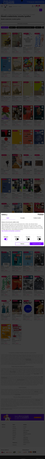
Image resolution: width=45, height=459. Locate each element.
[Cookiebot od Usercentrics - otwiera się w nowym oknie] (38, 214)
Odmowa (22, 243)
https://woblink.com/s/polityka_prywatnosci (10, 230)
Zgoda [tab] (8, 217)
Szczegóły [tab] (22, 217)
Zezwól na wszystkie (36, 243)
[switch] (17, 239)
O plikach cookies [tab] (37, 217)
